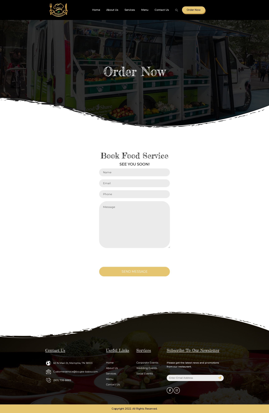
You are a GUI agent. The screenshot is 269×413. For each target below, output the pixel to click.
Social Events (144, 373)
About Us (112, 9)
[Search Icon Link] (175, 10)
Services (130, 9)
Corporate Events (147, 362)
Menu (144, 9)
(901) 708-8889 (62, 380)
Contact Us (162, 9)
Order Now (194, 9)
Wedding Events (146, 368)
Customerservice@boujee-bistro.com (75, 371)
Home (96, 9)
